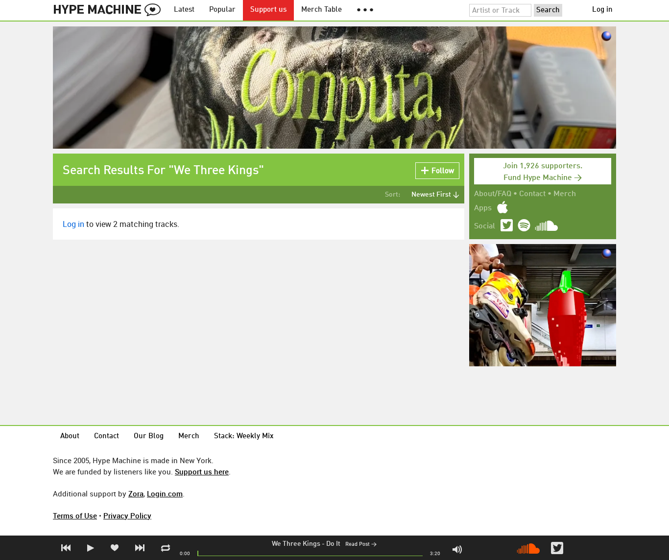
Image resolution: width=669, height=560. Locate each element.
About (69, 436)
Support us (268, 10)
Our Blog (149, 436)
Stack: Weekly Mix (244, 436)
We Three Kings (296, 543)
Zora (135, 493)
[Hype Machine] (110, 10)
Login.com (165, 493)
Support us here (202, 471)
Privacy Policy (127, 515)
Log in (602, 10)
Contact (532, 194)
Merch (564, 194)
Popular (222, 10)
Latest (184, 10)
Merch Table (321, 10)
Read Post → (361, 544)
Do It (333, 543)
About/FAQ (492, 194)
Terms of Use (75, 515)
